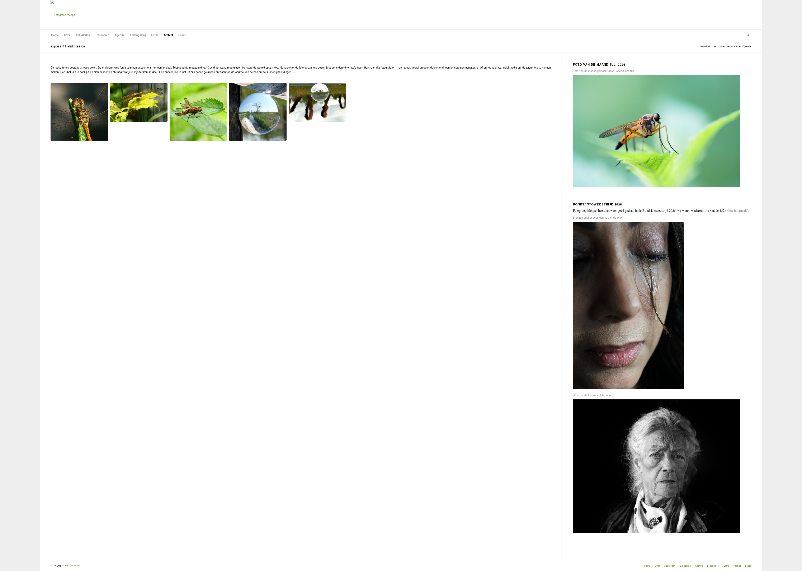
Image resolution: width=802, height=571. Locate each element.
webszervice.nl (73, 565)
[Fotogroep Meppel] (63, 14)
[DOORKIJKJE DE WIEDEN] (258, 112)
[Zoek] (746, 35)
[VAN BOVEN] (79, 112)
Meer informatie (736, 210)
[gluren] (139, 102)
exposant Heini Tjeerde (68, 46)
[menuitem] (54, 35)
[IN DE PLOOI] (198, 112)
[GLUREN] (139, 102)
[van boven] (79, 112)
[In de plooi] (198, 112)
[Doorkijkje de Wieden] (258, 112)
